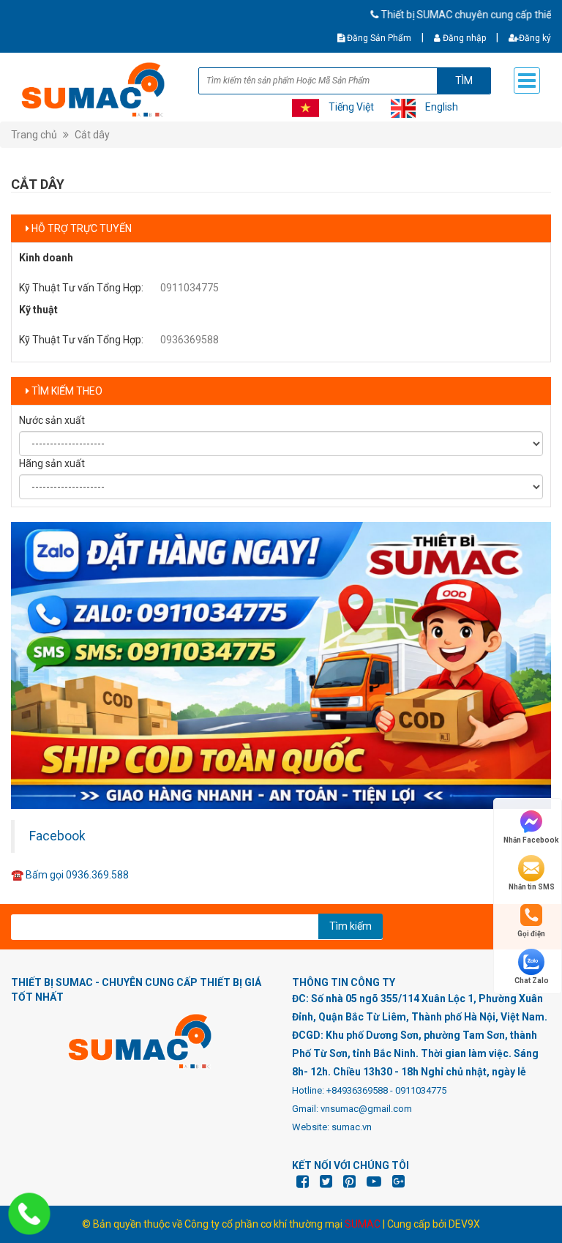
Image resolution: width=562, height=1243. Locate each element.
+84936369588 (357, 1090)
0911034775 (189, 288)
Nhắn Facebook (531, 840)
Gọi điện (531, 934)
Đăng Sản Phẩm (378, 38)
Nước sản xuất (52, 420)
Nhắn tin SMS (532, 887)
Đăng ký (535, 38)
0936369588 (189, 340)
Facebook (57, 836)
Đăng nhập (463, 38)
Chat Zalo (531, 981)
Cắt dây (92, 135)
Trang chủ (34, 135)
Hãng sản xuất (52, 463)
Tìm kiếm (350, 926)
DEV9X (464, 1224)
